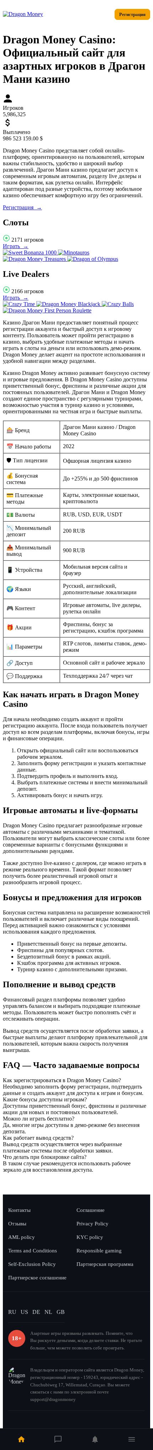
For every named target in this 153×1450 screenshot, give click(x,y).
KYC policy (89, 1237)
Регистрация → (22, 207)
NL (48, 1312)
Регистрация (132, 14)
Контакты (19, 1210)
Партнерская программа (104, 1264)
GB (61, 1312)
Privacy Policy (92, 1223)
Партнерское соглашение (37, 1277)
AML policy (21, 1237)
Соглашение (90, 1210)
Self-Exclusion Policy (32, 1264)
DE (36, 1312)
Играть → (15, 246)
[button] (76, 1080)
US (24, 1312)
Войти (100, 14)
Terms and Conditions (32, 1250)
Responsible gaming (99, 1250)
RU (12, 1312)
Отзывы (17, 1223)
